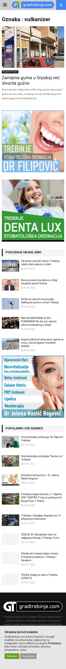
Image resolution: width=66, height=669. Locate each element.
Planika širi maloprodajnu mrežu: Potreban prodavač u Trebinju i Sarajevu (40, 557)
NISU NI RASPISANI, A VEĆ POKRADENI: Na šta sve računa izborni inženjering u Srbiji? (38, 321)
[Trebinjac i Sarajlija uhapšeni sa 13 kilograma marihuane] (10, 520)
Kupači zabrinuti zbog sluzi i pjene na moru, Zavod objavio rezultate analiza (42, 342)
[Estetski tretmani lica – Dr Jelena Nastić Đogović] (10, 480)
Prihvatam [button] (12, 656)
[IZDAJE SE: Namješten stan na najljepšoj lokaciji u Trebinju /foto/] (10, 539)
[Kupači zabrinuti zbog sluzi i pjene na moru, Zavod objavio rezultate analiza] (10, 344)
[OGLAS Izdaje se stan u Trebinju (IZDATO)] (10, 579)
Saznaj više (28, 656)
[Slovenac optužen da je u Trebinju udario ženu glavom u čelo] (10, 265)
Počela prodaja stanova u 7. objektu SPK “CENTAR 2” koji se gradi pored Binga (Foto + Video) (41, 497)
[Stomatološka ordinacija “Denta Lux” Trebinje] (10, 461)
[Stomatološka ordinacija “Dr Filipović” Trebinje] (10, 441)
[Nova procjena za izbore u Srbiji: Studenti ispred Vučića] (10, 285)
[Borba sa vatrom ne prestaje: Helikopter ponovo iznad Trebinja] (10, 303)
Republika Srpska (10, 72)
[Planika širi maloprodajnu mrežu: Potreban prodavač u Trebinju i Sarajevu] (10, 558)
